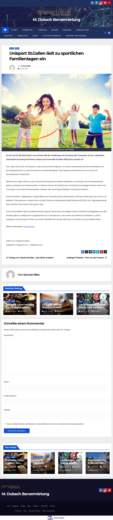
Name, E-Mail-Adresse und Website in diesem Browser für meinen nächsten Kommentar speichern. (45, 424)
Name (7, 382)
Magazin (67, 30)
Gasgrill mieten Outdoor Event (52, 306)
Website (7, 410)
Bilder (55, 30)
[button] (105, 33)
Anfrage (43, 30)
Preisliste (23, 36)
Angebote (27, 30)
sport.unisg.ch (29, 226)
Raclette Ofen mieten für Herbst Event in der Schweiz (20, 307)
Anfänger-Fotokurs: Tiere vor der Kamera (86, 257)
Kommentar (9, 335)
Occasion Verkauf (52, 36)
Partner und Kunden (76, 36)
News (17, 48)
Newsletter (82, 30)
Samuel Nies (26, 66)
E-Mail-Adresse (10, 396)
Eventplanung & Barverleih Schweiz (97, 463)
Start (14, 30)
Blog (11, 48)
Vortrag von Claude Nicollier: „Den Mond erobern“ (31, 257)
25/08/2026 (12, 467)
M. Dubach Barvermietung (56, 19)
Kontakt (8, 36)
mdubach (24, 311)
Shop (35, 36)
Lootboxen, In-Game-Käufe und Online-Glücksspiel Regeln (92, 307)
